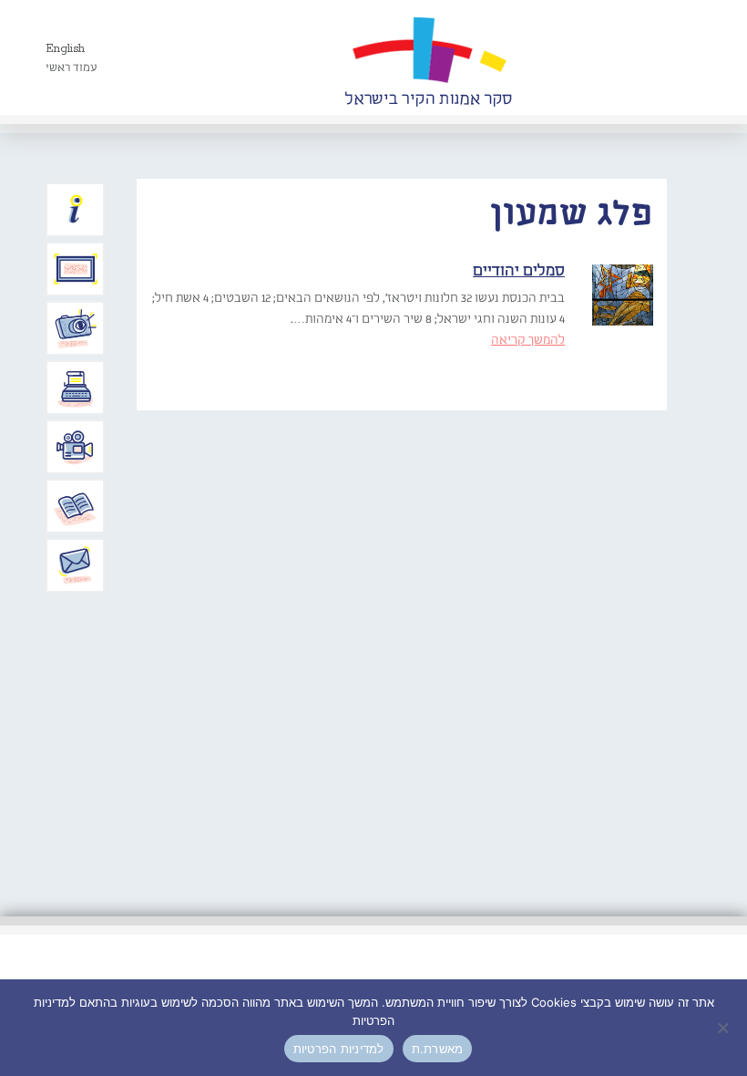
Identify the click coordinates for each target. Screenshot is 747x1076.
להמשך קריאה (528, 340)
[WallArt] (428, 57)
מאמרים (75, 506)
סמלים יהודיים (519, 271)
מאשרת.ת (438, 1048)
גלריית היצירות (75, 269)
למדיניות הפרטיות (338, 1048)
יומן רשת (75, 387)
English (65, 49)
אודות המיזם (75, 209)
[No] (724, 1028)
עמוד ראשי (71, 68)
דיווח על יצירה (75, 328)
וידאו (75, 446)
